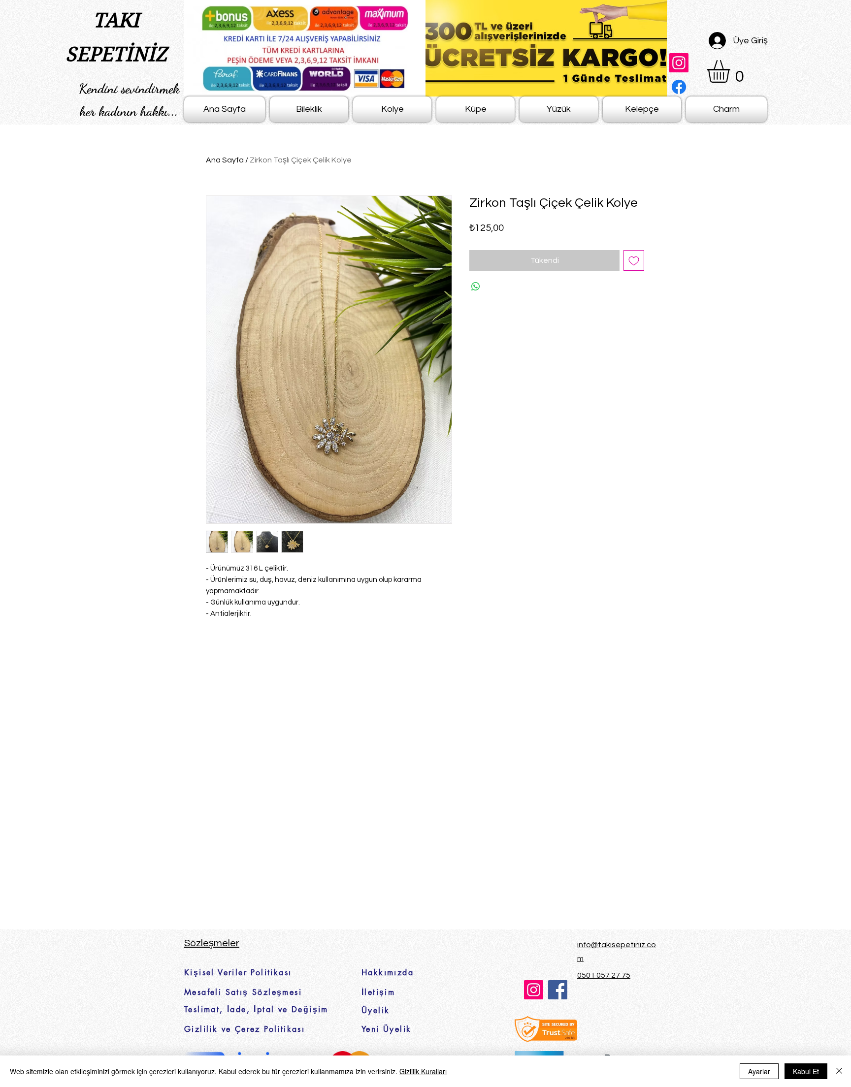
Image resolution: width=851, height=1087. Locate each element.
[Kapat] (839, 1071)
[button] (731, 71)
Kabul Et (806, 1071)
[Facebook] (678, 86)
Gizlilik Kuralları (423, 1071)
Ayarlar (759, 1071)
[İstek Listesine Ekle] (633, 260)
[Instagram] (678, 62)
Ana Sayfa (225, 160)
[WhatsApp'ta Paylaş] (476, 286)
